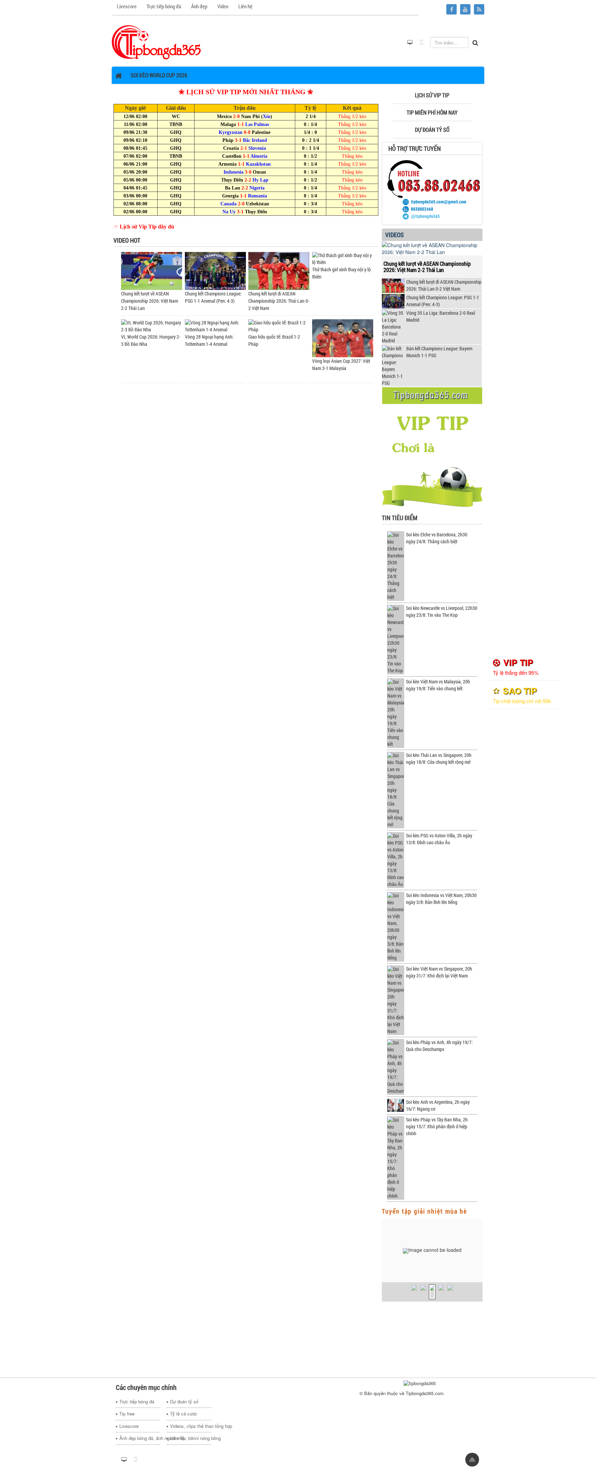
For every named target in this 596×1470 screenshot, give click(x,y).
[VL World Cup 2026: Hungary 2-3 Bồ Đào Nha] (151, 325)
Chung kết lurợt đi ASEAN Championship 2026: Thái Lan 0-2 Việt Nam (278, 300)
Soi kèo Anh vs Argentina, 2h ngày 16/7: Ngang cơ (438, 1105)
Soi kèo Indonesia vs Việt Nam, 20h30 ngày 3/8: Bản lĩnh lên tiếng (441, 898)
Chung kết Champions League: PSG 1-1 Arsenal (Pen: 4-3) (442, 301)
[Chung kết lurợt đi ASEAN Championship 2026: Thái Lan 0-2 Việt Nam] (278, 270)
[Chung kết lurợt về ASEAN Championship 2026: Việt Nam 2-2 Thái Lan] (151, 270)
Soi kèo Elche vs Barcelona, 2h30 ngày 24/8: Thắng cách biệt (436, 538)
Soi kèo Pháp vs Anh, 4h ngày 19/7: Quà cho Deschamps (439, 1045)
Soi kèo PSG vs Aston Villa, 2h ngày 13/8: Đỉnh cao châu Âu (439, 839)
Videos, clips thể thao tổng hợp (190, 1426)
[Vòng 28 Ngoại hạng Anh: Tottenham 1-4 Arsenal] (215, 325)
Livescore (129, 1426)
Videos (394, 235)
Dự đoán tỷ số (184, 1401)
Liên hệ (177, 1438)
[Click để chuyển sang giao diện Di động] (421, 42)
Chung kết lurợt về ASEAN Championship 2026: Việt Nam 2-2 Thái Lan (149, 300)
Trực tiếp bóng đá (136, 1401)
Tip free (127, 1413)
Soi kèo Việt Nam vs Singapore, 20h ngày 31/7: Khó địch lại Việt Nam (439, 972)
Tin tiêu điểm (399, 518)
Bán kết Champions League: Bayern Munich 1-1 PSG (439, 352)
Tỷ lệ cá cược (183, 1413)
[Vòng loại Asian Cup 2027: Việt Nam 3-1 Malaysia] (342, 337)
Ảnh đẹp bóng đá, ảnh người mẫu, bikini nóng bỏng (139, 1438)
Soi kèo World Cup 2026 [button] (159, 75)
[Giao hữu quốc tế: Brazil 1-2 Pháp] (278, 325)
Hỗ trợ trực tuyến (414, 148)
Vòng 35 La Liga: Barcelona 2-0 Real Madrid (440, 316)
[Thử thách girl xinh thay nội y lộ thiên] (342, 258)
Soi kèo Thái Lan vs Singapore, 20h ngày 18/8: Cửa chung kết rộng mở (438, 758)
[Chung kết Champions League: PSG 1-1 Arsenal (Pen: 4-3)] (215, 270)
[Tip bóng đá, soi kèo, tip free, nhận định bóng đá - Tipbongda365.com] (156, 41)
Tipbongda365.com (425, 1393)
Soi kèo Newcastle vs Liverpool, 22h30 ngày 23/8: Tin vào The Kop (441, 611)
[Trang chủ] (119, 75)
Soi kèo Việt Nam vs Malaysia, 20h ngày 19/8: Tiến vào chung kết (438, 685)
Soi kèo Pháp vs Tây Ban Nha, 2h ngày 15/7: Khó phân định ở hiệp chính (437, 1126)
